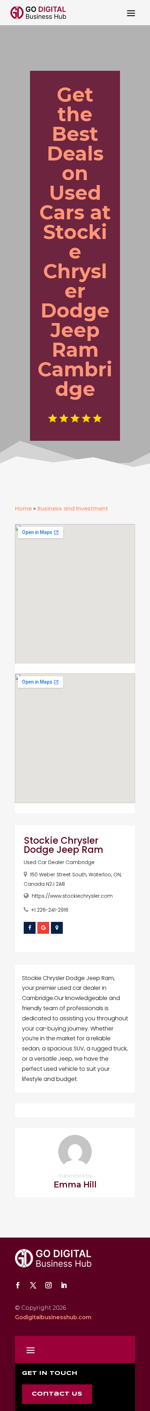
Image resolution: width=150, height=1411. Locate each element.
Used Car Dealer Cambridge (59, 862)
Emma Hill (75, 1185)
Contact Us (57, 1394)
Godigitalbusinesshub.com (53, 1317)
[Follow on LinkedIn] (64, 1285)
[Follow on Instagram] (48, 1285)
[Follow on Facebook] (18, 1285)
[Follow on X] (33, 1285)
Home (23, 509)
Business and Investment (72, 509)
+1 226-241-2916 (49, 909)
